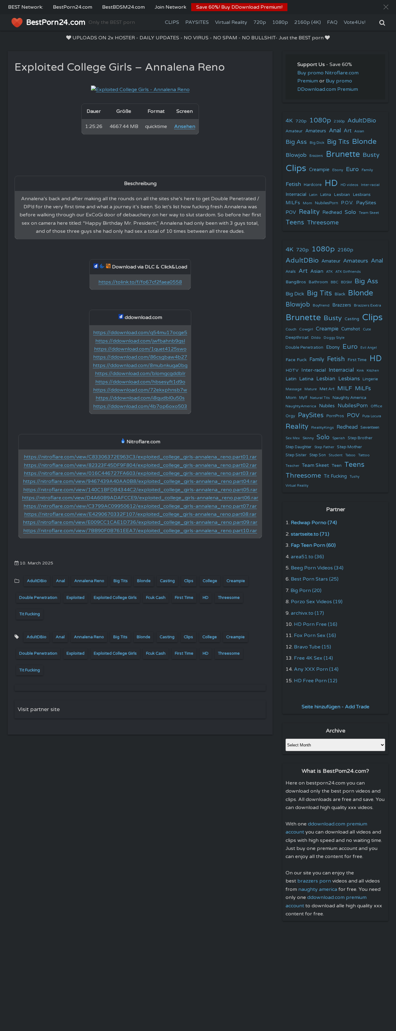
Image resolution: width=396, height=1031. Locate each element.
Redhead (332, 212)
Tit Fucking (29, 614)
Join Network (170, 7)
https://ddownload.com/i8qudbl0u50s (140, 398)
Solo (350, 212)
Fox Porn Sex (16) (315, 635)
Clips (188, 580)
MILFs (293, 203)
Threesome (229, 597)
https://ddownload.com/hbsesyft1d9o (140, 382)
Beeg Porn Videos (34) (317, 568)
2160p (339, 121)
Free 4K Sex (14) (313, 658)
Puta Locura (371, 416)
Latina (325, 194)
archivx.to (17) (307, 613)
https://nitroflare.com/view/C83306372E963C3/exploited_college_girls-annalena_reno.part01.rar (140, 457)
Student (335, 455)
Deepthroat (297, 337)
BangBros (296, 282)
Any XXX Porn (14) (316, 669)
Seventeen (369, 427)
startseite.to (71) (310, 534)
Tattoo (364, 455)
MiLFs (363, 388)
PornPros (335, 416)
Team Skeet (369, 212)
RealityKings (322, 427)
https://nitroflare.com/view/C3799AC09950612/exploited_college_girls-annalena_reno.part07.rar (140, 506)
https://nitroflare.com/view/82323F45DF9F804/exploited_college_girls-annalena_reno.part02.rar (140, 465)
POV (291, 212)
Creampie (235, 580)
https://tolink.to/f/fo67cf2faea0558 (140, 282)
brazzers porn (314, 881)
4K (289, 120)
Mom (307, 203)
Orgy (290, 416)
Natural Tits (320, 398)
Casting (167, 580)
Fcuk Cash (156, 597)
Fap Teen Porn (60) (313, 545)
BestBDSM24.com (123, 7)
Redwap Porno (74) (314, 523)
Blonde (144, 580)
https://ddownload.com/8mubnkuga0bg (140, 365)
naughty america (317, 889)
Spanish (338, 438)
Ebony (337, 170)
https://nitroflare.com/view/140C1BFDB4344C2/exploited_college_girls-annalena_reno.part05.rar (140, 490)
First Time (184, 597)
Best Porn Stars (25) (314, 579)
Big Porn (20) (306, 590)
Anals (291, 271)
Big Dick (317, 142)
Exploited (75, 597)
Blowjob (296, 155)
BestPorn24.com (72, 7)
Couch (291, 329)
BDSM (346, 282)
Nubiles (327, 406)
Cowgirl (306, 329)
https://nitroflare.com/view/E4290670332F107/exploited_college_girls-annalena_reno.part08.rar (140, 514)
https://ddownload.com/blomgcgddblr (140, 373)
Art (347, 131)
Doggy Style (334, 338)
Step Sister (296, 455)
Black (340, 294)
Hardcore (313, 184)
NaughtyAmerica (301, 406)
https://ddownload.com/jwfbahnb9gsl (140, 341)
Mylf (303, 398)
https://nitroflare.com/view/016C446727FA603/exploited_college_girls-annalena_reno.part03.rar (140, 473)
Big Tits (121, 580)
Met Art (327, 389)
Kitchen (373, 371)
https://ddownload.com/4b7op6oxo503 (140, 406)
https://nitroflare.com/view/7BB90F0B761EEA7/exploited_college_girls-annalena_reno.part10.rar (140, 531)
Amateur (294, 131)
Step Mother (349, 447)
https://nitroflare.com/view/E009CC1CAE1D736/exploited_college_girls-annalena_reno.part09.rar (140, 522)
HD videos (349, 185)
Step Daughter (299, 447)
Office (376, 406)
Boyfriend (321, 305)
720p (259, 22)
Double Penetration (38, 597)
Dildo (316, 337)
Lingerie (370, 379)
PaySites (366, 203)
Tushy (354, 477)
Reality (309, 212)
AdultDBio (37, 580)
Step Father (324, 447)
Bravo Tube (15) (312, 647)
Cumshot (350, 329)
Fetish (293, 184)
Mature (310, 389)
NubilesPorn (326, 203)
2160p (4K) (307, 22)
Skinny (308, 438)
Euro (352, 169)
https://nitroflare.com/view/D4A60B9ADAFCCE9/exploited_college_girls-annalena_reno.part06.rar (140, 498)
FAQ (332, 22)
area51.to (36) (307, 557)
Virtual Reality (231, 22)
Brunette (343, 154)
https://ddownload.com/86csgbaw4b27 (140, 357)
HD (206, 597)
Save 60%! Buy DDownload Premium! (239, 7)
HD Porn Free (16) (315, 624)
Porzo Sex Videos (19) (316, 602)
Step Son (317, 455)
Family (367, 170)
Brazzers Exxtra (367, 305)
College (210, 580)
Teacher (292, 466)
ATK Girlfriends (348, 272)
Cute (367, 329)
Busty (371, 155)
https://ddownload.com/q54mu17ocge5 (140, 333)
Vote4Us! (354, 22)
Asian (359, 131)
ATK (329, 272)
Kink (360, 371)
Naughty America (349, 397)
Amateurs (315, 131)
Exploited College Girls (115, 597)
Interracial (296, 194)
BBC (334, 282)
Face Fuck (296, 359)
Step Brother (360, 438)
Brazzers (316, 156)
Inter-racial (370, 185)
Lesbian (342, 194)
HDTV (292, 370)
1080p (280, 22)
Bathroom (318, 282)
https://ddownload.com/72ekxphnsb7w (140, 390)
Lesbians (362, 194)
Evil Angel (368, 348)
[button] (386, 7)
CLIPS (172, 22)
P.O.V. (347, 203)
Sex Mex (293, 438)
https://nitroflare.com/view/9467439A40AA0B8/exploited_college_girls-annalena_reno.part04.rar (140, 481)
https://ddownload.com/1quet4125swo (140, 349)
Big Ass (296, 142)
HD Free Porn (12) (315, 681)
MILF (344, 388)
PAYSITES (197, 22)
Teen (337, 465)
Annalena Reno (89, 580)
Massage (294, 389)
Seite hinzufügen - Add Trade (335, 707)
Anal (60, 580)
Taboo (350, 455)
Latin (313, 195)
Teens (295, 222)
